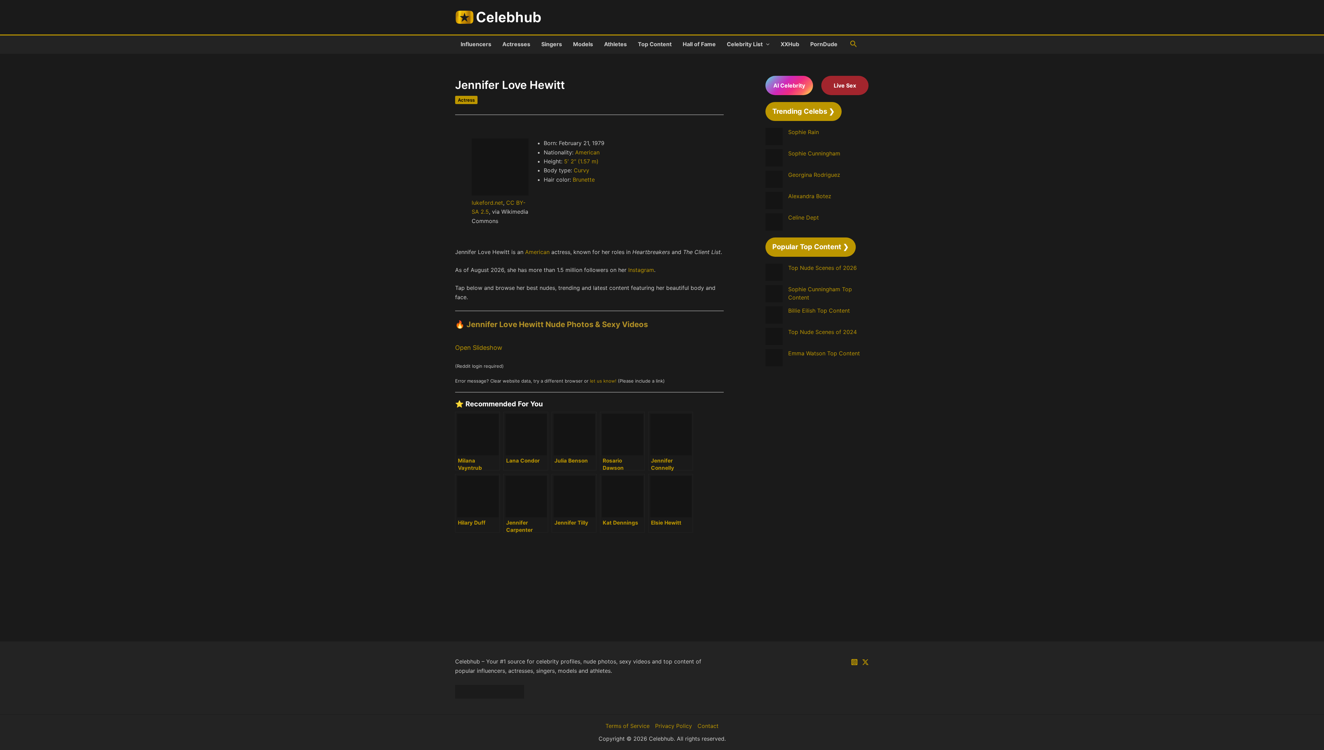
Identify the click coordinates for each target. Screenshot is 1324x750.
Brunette (584, 179)
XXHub (790, 44)
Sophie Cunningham (814, 153)
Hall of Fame (699, 44)
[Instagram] (854, 662)
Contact (708, 725)
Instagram (641, 269)
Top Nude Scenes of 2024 (822, 331)
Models (583, 44)
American (587, 152)
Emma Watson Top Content (824, 353)
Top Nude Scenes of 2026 (822, 267)
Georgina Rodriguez (814, 174)
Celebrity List (745, 44)
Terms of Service (627, 725)
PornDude (823, 44)
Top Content (655, 44)
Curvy (581, 170)
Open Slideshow (478, 347)
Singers (551, 44)
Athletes (615, 44)
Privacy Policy (673, 725)
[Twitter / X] (865, 662)
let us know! (603, 381)
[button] (766, 44)
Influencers (476, 44)
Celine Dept (803, 217)
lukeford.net (487, 202)
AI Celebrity (789, 85)
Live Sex (845, 85)
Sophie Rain (803, 132)
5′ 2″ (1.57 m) (581, 161)
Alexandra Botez (809, 196)
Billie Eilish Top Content (819, 310)
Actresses (516, 44)
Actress (466, 100)
